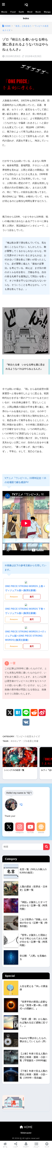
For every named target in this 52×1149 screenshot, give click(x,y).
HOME (27, 1127)
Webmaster (26, 1133)
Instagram (20, 832)
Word (29, 12)
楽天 (32, 596)
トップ (47, 1147)
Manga (47, 12)
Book (38, 12)
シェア (15, 1147)
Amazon (14, 596)
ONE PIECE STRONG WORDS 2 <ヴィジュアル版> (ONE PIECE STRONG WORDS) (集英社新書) (25, 635)
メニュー (36, 1147)
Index (26, 18)
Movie (4, 12)
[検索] (46, 847)
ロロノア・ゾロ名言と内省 (25, 741)
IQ (26, 4)
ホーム (5, 1147)
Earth (21, 12)
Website (41, 832)
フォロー (26, 1147)
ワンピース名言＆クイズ (28, 736)
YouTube (30, 832)
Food (13, 12)
